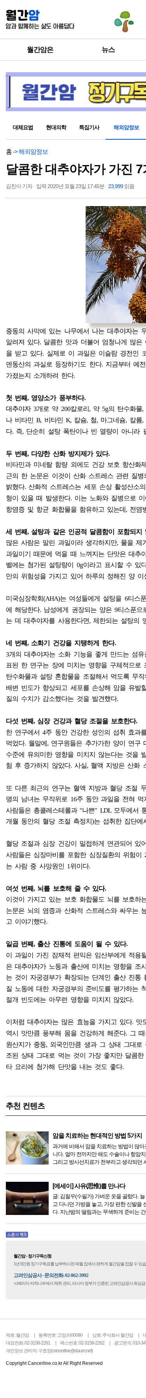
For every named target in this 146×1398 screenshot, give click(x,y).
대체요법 (23, 127)
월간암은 (40, 49)
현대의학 (56, 127)
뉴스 (108, 49)
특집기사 (89, 127)
